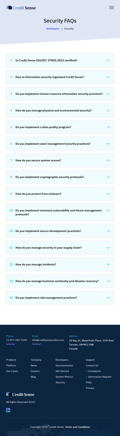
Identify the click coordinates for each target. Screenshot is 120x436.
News (34, 365)
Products (11, 359)
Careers (35, 371)
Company (36, 359)
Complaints (94, 371)
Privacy (90, 388)
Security (60, 382)
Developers (53, 28)
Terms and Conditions (77, 426)
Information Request (100, 376)
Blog (33, 376)
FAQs (89, 382)
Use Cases (12, 371)
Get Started (62, 371)
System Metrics (64, 376)
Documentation (64, 365)
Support (90, 359)
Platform (11, 365)
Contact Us (92, 365)
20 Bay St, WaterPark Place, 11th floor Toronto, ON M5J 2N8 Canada (91, 344)
